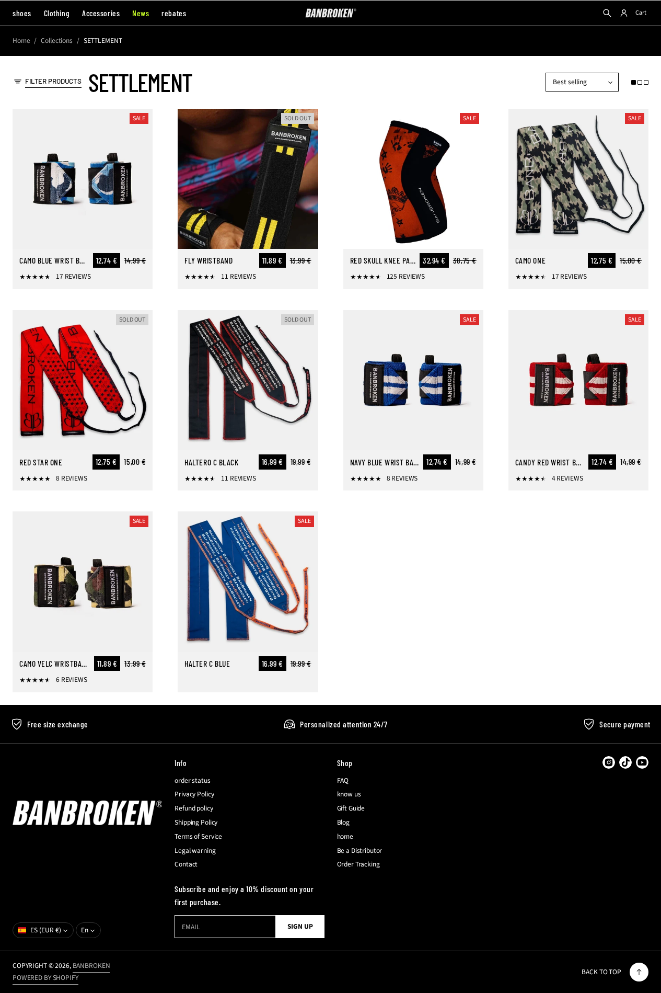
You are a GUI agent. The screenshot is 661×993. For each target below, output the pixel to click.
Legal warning (195, 850)
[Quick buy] (139, 235)
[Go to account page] (624, 13)
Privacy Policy (194, 794)
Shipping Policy (196, 822)
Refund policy (194, 808)
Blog (343, 822)
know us (349, 794)
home (345, 836)
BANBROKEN (91, 966)
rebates (173, 13)
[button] (639, 82)
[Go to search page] (607, 13)
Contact (186, 864)
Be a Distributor (359, 850)
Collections (57, 40)
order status (192, 780)
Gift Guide (351, 808)
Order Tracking (358, 864)
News (140, 13)
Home (21, 40)
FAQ (343, 780)
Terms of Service (198, 836)
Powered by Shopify (45, 978)
